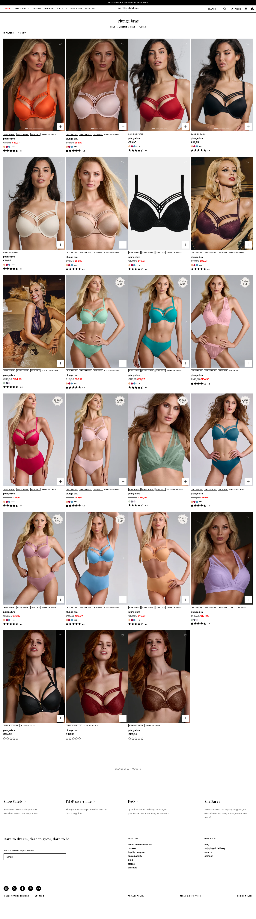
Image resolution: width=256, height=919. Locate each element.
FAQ (206, 844)
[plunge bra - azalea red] (7, 147)
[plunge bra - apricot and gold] (4, 147)
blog (130, 859)
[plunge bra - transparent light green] (4, 383)
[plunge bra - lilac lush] (9, 383)
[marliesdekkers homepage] (128, 8)
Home (113, 27)
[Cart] (252, 8)
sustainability (135, 855)
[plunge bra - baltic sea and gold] (9, 147)
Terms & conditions (191, 896)
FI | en (238, 9)
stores (131, 863)
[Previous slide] (7, 85)
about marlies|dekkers (140, 844)
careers (132, 848)
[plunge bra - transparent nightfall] (7, 383)
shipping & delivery (214, 848)
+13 (13, 147)
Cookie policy (244, 896)
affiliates (132, 867)
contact (208, 855)
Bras (132, 27)
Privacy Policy (136, 896)
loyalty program (136, 852)
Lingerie (123, 27)
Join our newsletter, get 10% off (19, 850)
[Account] (246, 8)
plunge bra (9, 138)
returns (208, 852)
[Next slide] (61, 85)
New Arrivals (22, 9)
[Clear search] (223, 9)
